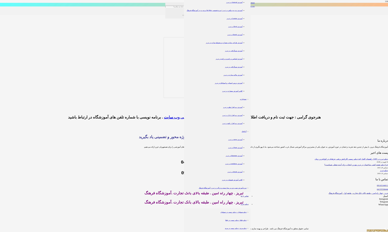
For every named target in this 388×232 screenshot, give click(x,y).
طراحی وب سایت (178, 117)
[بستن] (183, 15)
